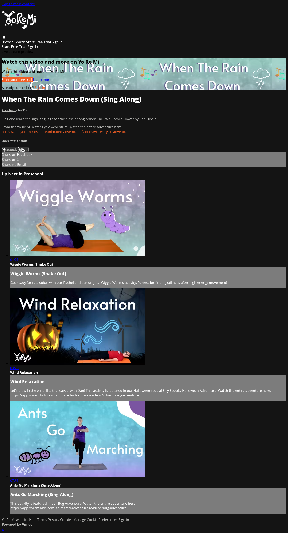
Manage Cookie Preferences (95, 519)
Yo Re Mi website (15, 519)
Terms (42, 519)
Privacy (54, 519)
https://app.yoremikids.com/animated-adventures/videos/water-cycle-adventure (66, 131)
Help (33, 519)
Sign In (32, 46)
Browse (8, 42)
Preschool (9, 110)
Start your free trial (17, 79)
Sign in (57, 42)
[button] (4, 37)
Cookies (66, 519)
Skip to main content (18, 4)
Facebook (10, 149)
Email (24, 149)
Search (20, 42)
